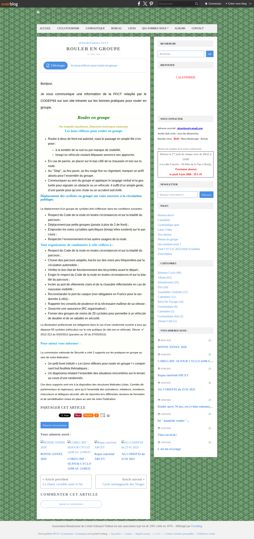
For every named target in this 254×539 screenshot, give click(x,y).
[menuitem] (45, 28)
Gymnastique (95, 28)
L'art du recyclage (169, 449)
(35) (168, 282)
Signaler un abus (143, 533)
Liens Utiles (165, 229)
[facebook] (139, 3)
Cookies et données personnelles (179, 533)
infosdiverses (89, 43)
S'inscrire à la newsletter (55, 425)
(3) (166, 311)
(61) (164, 277)
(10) (170, 301)
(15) (172, 292)
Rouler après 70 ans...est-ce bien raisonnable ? (187, 406)
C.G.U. (158, 533)
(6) (167, 306)
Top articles (116, 533)
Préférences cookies (206, 533)
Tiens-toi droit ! (167, 434)
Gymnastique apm (168, 224)
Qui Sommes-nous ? (155, 28)
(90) (169, 272)
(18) (163, 287)
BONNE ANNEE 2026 (172, 347)
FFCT (105, 43)
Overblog (196, 526)
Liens (132, 28)
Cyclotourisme (68, 28)
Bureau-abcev (166, 215)
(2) (170, 316)
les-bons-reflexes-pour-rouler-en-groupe (94, 65)
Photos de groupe (168, 239)
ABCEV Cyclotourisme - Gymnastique (69, 533)
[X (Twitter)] (145, 3)
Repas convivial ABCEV (173, 375)
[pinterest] (151, 3)
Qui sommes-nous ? (169, 244)
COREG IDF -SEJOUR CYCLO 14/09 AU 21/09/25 (190, 361)
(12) (167, 296)
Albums (180, 28)
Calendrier (164, 220)
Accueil (45, 28)
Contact (198, 28)
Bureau (116, 28)
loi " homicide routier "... (173, 420)
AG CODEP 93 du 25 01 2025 (176, 389)
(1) (167, 321)
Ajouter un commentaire (71, 504)
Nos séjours (164, 234)
